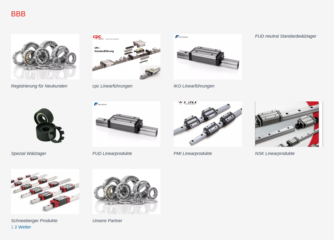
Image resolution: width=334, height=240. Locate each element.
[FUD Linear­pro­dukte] (126, 124)
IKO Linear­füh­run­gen (194, 86)
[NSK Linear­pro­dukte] (289, 124)
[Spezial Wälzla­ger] (45, 124)
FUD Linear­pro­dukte (112, 153)
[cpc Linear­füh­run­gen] (126, 56)
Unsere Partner (107, 220)
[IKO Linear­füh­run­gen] (208, 56)
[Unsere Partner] (126, 191)
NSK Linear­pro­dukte (275, 153)
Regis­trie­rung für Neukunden (39, 86)
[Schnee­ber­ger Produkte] (45, 191)
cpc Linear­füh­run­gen (112, 86)
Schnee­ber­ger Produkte (34, 220)
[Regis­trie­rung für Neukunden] (45, 56)
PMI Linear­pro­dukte (193, 153)
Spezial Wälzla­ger (28, 153)
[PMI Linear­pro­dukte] (208, 124)
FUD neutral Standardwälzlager (285, 36)
